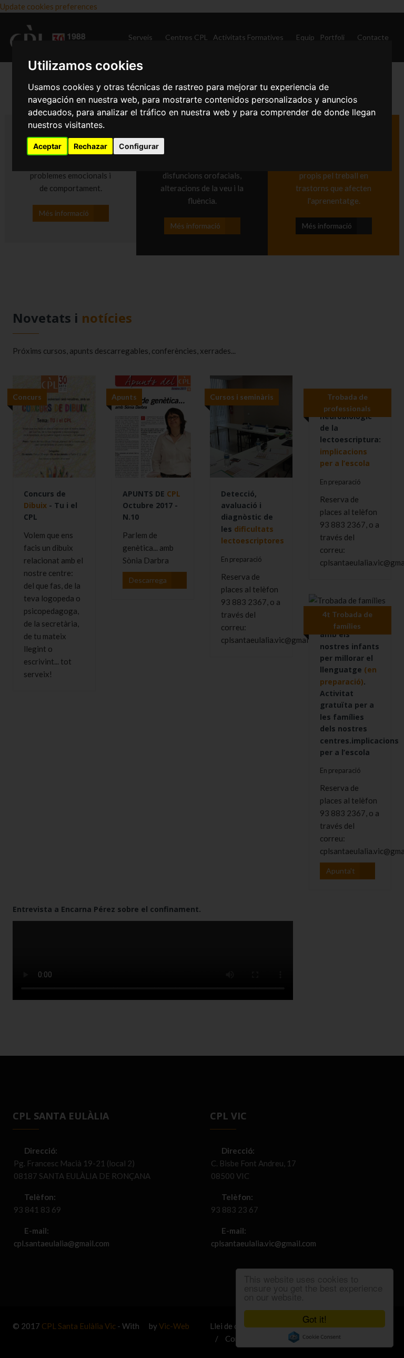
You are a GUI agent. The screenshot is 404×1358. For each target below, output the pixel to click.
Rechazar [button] (90, 146)
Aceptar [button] (47, 146)
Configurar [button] (139, 146)
